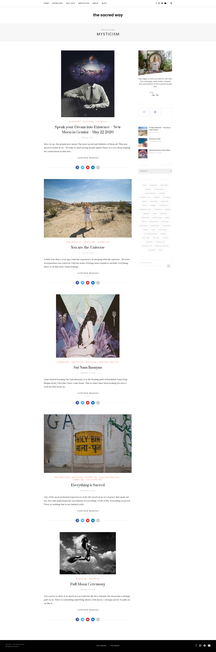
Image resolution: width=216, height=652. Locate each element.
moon (144, 222)
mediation (163, 213)
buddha (148, 189)
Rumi (153, 230)
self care (146, 238)
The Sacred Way (94, 480)
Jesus (145, 205)
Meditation (83, 3)
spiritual (149, 242)
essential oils (145, 197)
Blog (104, 3)
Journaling (63, 362)
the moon (151, 250)
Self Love (70, 3)
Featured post (74, 242)
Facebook (115, 646)
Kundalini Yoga (145, 209)
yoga (160, 250)
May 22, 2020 (87, 138)
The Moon (101, 122)
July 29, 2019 (88, 253)
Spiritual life (147, 246)
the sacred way (108, 15)
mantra (168, 209)
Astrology (57, 3)
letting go (158, 209)
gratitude (153, 201)
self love (156, 238)
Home (46, 3)
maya (155, 213)
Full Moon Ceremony (87, 584)
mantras (146, 213)
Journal (153, 205)
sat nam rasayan (150, 234)
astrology (153, 185)
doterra (162, 193)
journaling (163, 205)
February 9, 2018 (87, 373)
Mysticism (88, 122)
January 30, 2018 (87, 590)
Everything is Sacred (88, 485)
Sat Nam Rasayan (88, 367)
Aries (144, 185)
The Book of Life (154, 139)
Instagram (101, 646)
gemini (144, 201)
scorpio (163, 234)
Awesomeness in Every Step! (159, 150)
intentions (164, 201)
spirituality (160, 242)
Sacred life (103, 242)
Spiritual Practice (109, 362)
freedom (157, 197)
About (96, 3)
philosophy (167, 226)
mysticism (165, 222)
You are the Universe (88, 247)
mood (167, 218)
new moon (143, 226)
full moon (166, 197)
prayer (145, 230)
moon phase (153, 222)
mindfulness (157, 218)
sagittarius (162, 230)
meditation (145, 218)
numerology (155, 226)
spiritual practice (161, 246)
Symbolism (78, 480)
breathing (164, 185)
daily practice (151, 193)
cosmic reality (159, 189)
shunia (165, 238)
